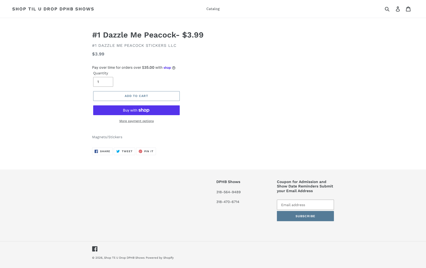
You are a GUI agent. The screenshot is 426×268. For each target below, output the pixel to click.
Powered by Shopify (160, 257)
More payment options (136, 121)
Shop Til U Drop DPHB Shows (53, 9)
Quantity (100, 73)
